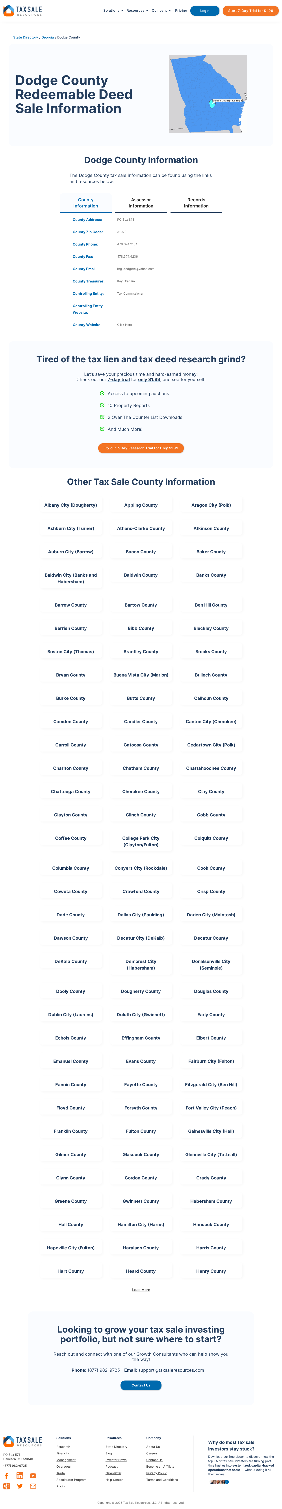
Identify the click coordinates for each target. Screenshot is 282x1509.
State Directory (116, 1446)
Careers (152, 1453)
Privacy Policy (156, 1473)
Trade (60, 1473)
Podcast (112, 1466)
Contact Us (154, 1460)
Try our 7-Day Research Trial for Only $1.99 (141, 448)
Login (205, 11)
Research (63, 1446)
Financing (63, 1453)
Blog (109, 1453)
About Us (153, 1446)
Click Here (124, 324)
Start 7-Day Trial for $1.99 (250, 11)
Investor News (116, 1460)
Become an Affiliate (160, 1466)
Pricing (181, 10)
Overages (63, 1466)
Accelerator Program (71, 1479)
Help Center (114, 1479)
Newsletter (113, 1473)
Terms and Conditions (162, 1479)
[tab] (86, 203)
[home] (22, 10)
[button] (112, 10)
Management (66, 1460)
